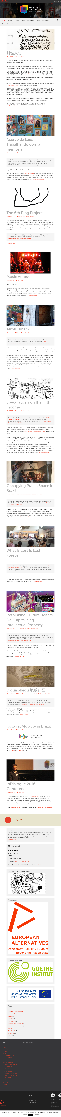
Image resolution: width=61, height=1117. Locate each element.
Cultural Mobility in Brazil (29, 726)
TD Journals (5, 23)
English (47, 343)
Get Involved (32, 1102)
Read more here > (12, 839)
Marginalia (20, 216)
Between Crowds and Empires (31, 410)
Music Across (18, 277)
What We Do (32, 1100)
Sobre (6, 1051)
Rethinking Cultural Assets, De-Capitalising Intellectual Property (30, 620)
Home (55, 1)
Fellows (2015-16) (8, 1057)
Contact (14, 23)
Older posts (14, 820)
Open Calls (11, 1018)
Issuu (15, 861)
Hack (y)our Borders (13, 1013)
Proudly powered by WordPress (12, 1115)
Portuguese (19, 750)
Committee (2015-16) (9, 1055)
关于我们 (7, 1049)
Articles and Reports (20, 56)
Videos (10, 1035)
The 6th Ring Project (25, 213)
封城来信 (14, 53)
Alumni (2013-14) (8, 1060)
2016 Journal (34, 796)
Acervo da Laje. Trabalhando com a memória (23, 144)
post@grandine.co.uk (14, 85)
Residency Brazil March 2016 (36, 494)
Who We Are (32, 1098)
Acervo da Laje (29, 173)
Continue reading (12, 106)
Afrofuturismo (19, 329)
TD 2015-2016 (20, 280)
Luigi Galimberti (15, 807)
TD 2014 (10, 1028)
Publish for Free (25, 861)
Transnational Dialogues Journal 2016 (19, 640)
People (17, 20)
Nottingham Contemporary (44, 807)
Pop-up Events (21, 792)
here (31, 804)
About (10, 20)
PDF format (38, 864)
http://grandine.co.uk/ (34, 74)
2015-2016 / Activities (43, 20)
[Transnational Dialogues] (30, 10)
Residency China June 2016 (28, 216)
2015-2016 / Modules (28, 20)
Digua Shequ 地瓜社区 (26, 690)
